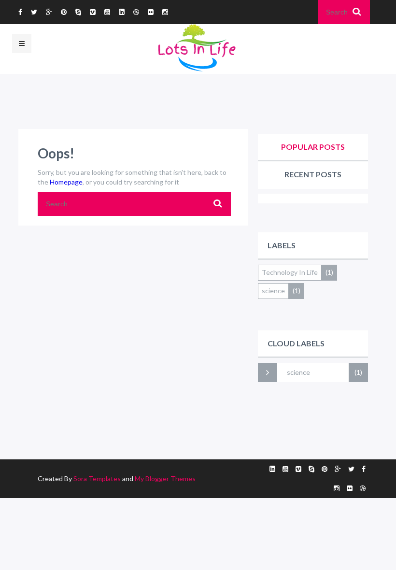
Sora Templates (97, 478)
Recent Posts (312, 174)
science (273, 290)
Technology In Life (290, 272)
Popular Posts (313, 146)
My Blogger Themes (165, 478)
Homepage (66, 182)
